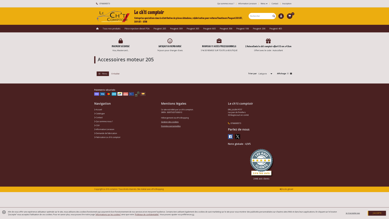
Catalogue (100, 113)
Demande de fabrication (106, 133)
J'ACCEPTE (377, 213)
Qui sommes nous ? (104, 121)
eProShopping (157, 189)
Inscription (286, 3)
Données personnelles (171, 126)
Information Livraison (104, 129)
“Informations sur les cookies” (108, 214)
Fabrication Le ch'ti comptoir (107, 137)
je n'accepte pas (353, 213)
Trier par (252, 73)
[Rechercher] (274, 16)
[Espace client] (281, 16)
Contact (275, 3)
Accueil (98, 109)
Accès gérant (287, 189)
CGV (97, 125)
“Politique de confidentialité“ (147, 214)
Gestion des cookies (170, 122)
